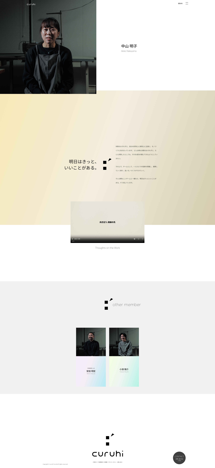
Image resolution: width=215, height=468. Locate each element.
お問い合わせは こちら (179, 458)
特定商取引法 (100, 462)
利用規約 (106, 462)
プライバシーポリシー (112, 462)
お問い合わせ (119, 462)
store (180, 3)
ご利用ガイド (95, 462)
